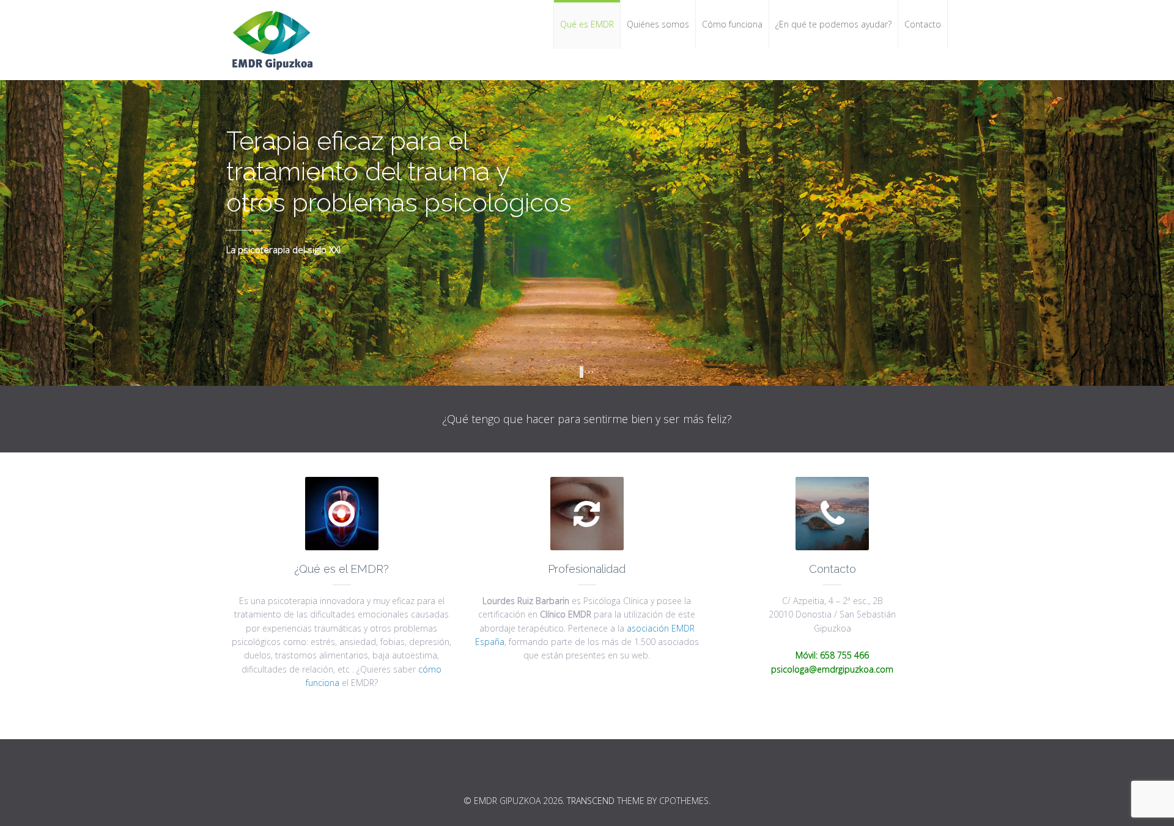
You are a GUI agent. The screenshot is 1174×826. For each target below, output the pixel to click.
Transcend (591, 800)
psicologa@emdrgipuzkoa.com (832, 669)
